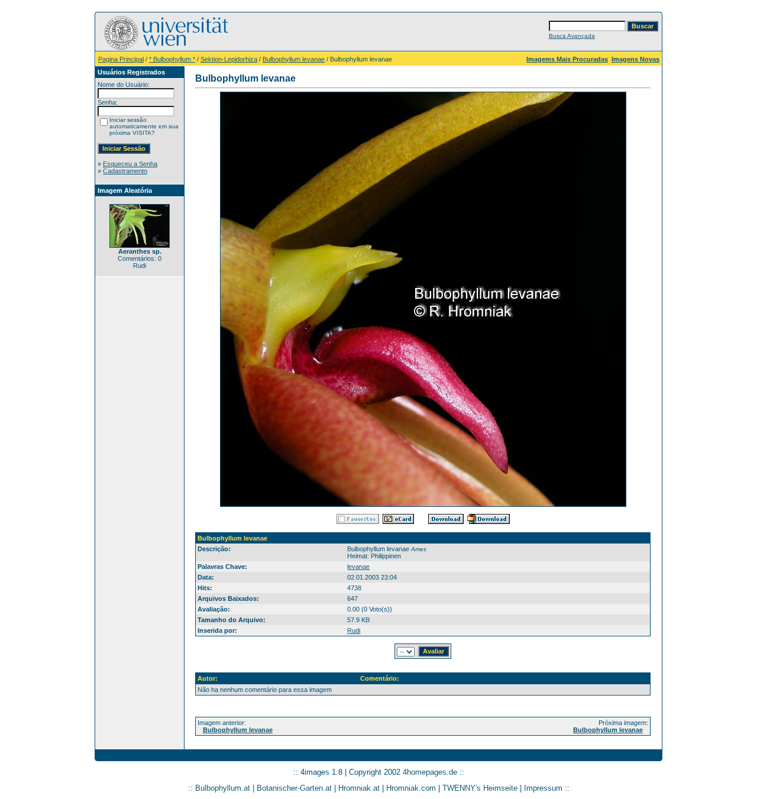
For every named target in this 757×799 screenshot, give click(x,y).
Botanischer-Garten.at (294, 788)
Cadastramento (125, 170)
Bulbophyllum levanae (294, 59)
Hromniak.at (359, 788)
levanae (358, 566)
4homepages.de (430, 772)
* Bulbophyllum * (172, 59)
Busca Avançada (572, 36)
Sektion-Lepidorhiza (228, 59)
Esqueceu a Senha (130, 163)
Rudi (353, 630)
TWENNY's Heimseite (479, 788)
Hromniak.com (411, 788)
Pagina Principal (121, 59)
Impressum (543, 788)
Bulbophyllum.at (222, 788)
